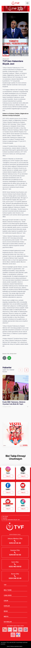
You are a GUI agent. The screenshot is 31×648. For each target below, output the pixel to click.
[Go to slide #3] (18, 51)
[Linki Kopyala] (4, 358)
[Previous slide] (4, 29)
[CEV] (18, 635)
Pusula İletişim (19, 642)
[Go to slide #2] (12, 51)
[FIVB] (20, 629)
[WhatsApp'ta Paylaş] (9, 358)
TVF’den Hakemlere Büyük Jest (11, 519)
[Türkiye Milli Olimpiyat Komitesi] (15, 629)
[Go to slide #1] (6, 51)
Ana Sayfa (5, 516)
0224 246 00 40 (15, 578)
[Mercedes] (15, 434)
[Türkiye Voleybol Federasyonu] (15, 3)
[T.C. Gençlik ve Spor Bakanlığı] (13, 635)
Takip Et (8, 476)
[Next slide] (27, 29)
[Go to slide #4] (25, 51)
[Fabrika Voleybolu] (4, 629)
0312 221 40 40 (15, 543)
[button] (28, 9)
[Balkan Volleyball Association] (25, 629)
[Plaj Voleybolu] (10, 629)
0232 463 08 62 (15, 566)
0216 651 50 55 (15, 555)
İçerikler (5, 518)
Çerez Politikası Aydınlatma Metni (14, 646)
